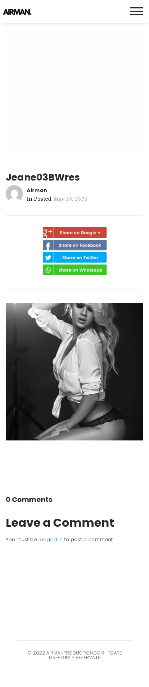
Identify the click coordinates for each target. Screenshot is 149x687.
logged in (51, 539)
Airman (37, 190)
